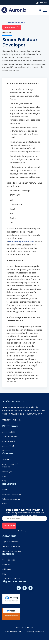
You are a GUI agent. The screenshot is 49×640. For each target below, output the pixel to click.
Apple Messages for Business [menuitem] (10, 465)
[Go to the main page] (13, 10)
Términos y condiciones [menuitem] (34, 632)
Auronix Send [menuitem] (8, 446)
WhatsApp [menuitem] (6, 459)
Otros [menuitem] (4, 503)
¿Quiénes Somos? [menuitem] (10, 542)
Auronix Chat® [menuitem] (8, 441)
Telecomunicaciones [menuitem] (11, 499)
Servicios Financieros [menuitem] (11, 494)
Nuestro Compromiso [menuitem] (11, 551)
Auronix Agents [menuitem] (8, 432)
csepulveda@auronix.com (21, 241)
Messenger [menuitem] (7, 471)
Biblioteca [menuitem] (6, 569)
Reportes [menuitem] (6, 564)
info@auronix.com (11, 419)
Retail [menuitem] (4, 489)
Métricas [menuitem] (6, 450)
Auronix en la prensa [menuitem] (11, 578)
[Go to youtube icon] (24, 588)
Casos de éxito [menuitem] (8, 560)
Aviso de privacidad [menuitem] (13, 632)
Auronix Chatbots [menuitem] (9, 436)
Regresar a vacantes (16, 22)
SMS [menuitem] (4, 481)
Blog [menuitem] (4, 574)
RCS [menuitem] (4, 476)
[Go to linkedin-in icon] (19, 588)
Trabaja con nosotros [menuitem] (11, 546)
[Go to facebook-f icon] (30, 588)
